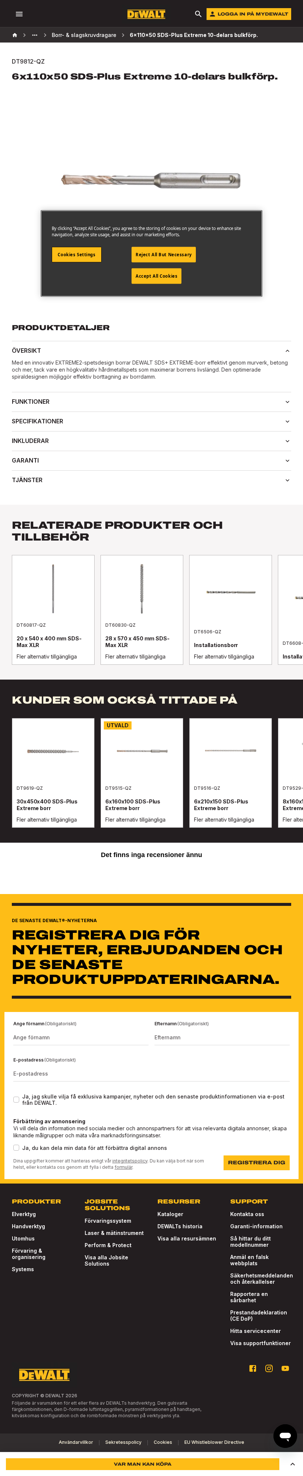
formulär (123, 1167)
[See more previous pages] (34, 35)
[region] (151, 617)
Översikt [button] (26, 350)
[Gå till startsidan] (146, 14)
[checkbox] (16, 1100)
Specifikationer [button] (37, 421)
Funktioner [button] (31, 401)
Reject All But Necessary (164, 254)
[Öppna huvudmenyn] (19, 14)
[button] (292, 1464)
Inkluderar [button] (30, 440)
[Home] (15, 35)
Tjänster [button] (27, 480)
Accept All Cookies (156, 275)
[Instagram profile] (269, 1368)
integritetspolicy (129, 1161)
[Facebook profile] (253, 1368)
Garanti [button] (25, 460)
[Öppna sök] (198, 14)
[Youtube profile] (285, 1368)
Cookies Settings (76, 254)
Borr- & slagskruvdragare (84, 35)
